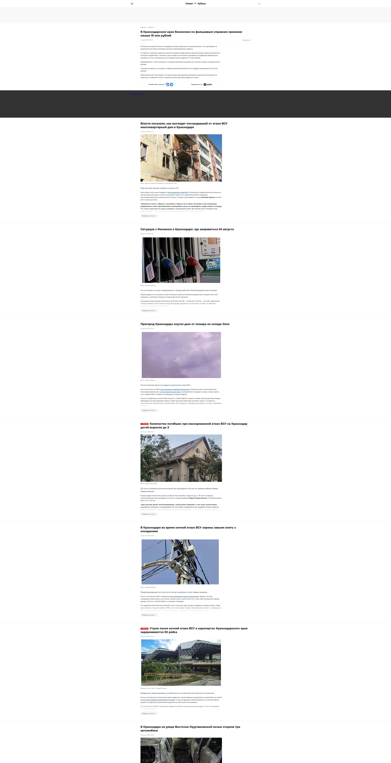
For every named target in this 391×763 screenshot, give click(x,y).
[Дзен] (208, 84)
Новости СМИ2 (137, 94)
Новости (151, 27)
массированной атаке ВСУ (178, 192)
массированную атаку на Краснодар (184, 596)
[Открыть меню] (132, 4)
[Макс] (167, 84)
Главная (143, 27)
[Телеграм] (171, 84)
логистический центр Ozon (170, 392)
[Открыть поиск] (259, 4)
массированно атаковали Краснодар (175, 389)
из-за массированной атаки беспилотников (158, 700)
